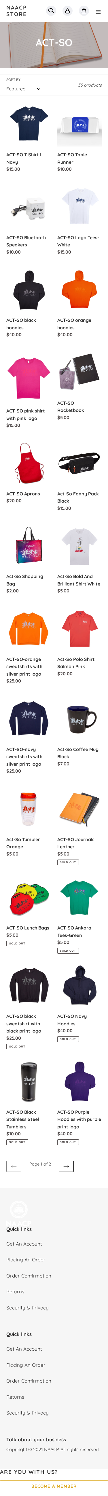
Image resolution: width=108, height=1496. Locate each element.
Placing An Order (26, 1260)
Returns (15, 1291)
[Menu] (98, 11)
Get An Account (24, 1244)
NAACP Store (16, 11)
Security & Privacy (27, 1308)
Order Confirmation (28, 1276)
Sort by (13, 79)
